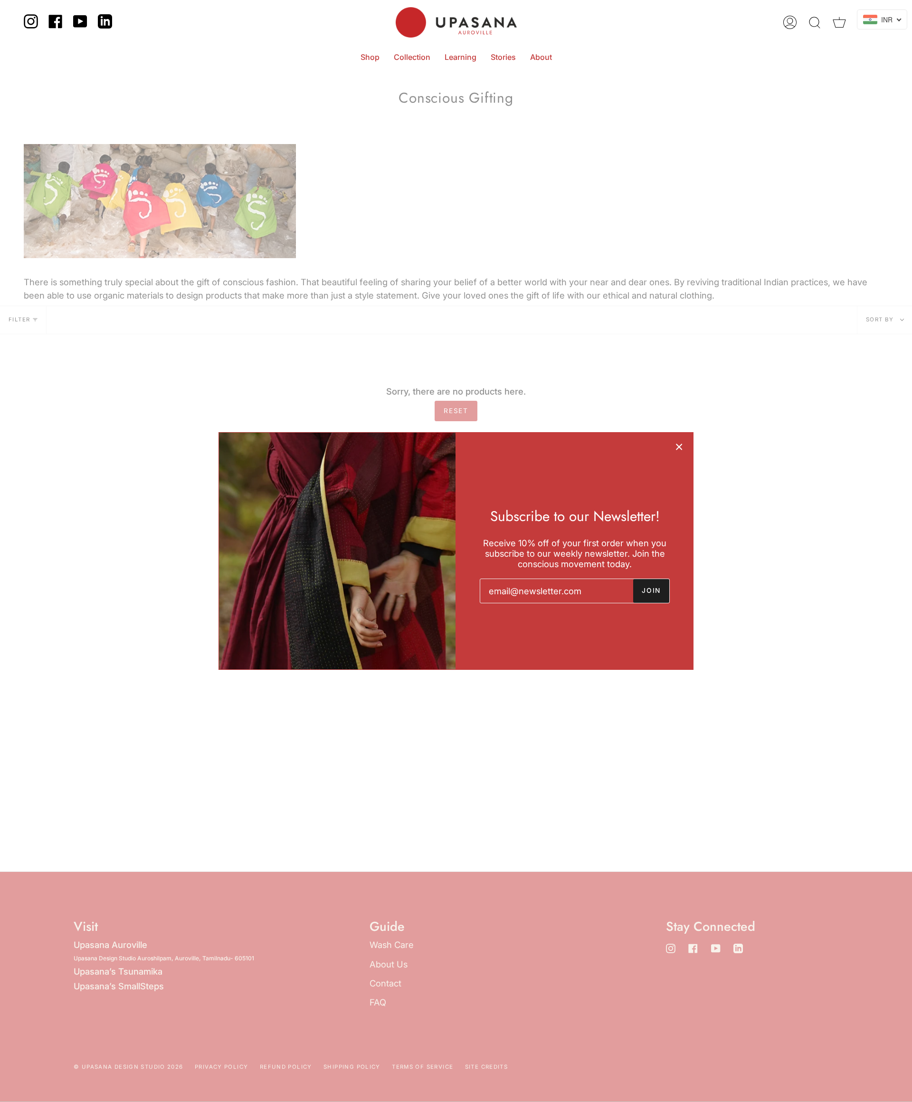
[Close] (679, 446)
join (651, 590)
